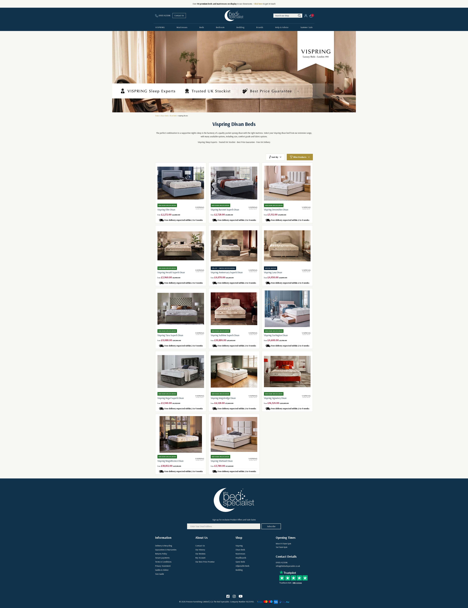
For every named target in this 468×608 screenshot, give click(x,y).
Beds (201, 27)
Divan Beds (240, 549)
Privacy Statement (163, 566)
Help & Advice (281, 27)
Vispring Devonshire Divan (276, 209)
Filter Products (299, 157)
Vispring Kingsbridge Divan (223, 398)
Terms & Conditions (163, 561)
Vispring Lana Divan (273, 272)
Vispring (239, 545)
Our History (200, 549)
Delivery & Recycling (163, 545)
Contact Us (179, 15)
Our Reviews (200, 553)
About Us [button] (201, 537)
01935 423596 (282, 562)
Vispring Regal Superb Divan (170, 398)
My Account (200, 557)
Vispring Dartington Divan (276, 335)
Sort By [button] (275, 157)
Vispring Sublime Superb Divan (225, 335)
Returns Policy (161, 553)
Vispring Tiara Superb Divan (170, 335)
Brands (259, 27)
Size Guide (159, 574)
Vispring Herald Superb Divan (171, 272)
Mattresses (182, 27)
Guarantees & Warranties (165, 549)
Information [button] (163, 537)
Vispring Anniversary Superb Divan (227, 272)
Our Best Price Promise (204, 561)
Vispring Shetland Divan (222, 460)
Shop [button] (239, 537)
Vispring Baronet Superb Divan (225, 209)
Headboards (241, 557)
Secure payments (162, 557)
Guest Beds (240, 561)
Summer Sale (306, 27)
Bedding (240, 27)
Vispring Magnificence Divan (170, 460)
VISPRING (160, 27)
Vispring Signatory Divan (275, 398)
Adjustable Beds (242, 566)
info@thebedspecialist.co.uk (288, 566)
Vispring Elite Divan (166, 209)
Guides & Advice (161, 570)
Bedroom (220, 27)
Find (299, 15)
